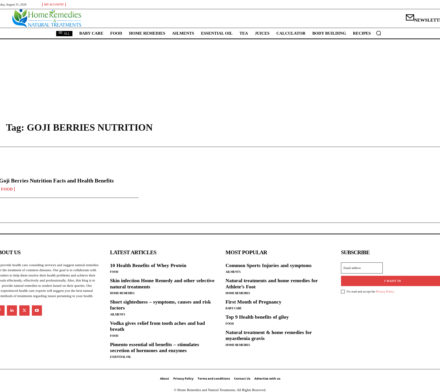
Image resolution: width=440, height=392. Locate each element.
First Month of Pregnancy (253, 302)
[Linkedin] (12, 310)
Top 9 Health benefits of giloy (257, 317)
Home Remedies (122, 293)
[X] (24, 310)
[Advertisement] (220, 73)
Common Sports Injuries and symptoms (269, 265)
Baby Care (234, 308)
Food (114, 271)
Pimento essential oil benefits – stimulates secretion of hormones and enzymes (154, 347)
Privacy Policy (385, 291)
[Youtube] (37, 310)
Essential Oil (120, 357)
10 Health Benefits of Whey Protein (148, 265)
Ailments (117, 314)
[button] (378, 33)
